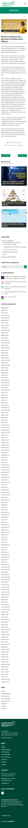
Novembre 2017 (5, 450)
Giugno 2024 (4, 333)
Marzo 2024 (4, 338)
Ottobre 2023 (4, 345)
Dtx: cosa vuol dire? (10, 297)
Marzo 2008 (4, 582)
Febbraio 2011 (5, 552)
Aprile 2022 (4, 375)
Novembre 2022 (5, 360)
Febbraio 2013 (5, 525)
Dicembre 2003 (5, 634)
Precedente (6, 155)
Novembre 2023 (5, 343)
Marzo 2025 (4, 323)
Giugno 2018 (4, 442)
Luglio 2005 (4, 624)
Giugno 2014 (4, 502)
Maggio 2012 (4, 535)
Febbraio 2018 (5, 445)
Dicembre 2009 (5, 567)
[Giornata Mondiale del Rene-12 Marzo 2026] (2, 292)
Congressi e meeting (10, 244)
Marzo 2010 (4, 562)
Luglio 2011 (4, 547)
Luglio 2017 (4, 457)
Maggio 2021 (4, 397)
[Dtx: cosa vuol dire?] (2, 297)
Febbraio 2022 (5, 380)
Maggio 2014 (4, 505)
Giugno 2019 (4, 435)
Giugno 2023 (4, 350)
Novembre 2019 (5, 430)
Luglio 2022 (4, 368)
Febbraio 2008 (5, 584)
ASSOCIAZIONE (6, 694)
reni (17, 145)
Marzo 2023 (4, 355)
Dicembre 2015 (5, 477)
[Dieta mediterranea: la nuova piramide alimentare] (2, 282)
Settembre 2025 (5, 318)
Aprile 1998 (4, 669)
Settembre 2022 (5, 365)
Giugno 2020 (4, 415)
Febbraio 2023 (5, 358)
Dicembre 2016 (5, 467)
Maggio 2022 (4, 373)
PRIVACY (4, 706)
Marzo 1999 (4, 659)
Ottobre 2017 (4, 452)
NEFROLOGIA (5, 696)
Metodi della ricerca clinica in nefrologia (15, 247)
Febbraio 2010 (5, 565)
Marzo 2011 (4, 550)
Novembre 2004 (5, 629)
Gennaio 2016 (5, 475)
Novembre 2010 (5, 557)
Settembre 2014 (5, 500)
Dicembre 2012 (5, 527)
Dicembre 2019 (5, 427)
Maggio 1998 (4, 667)
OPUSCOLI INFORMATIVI (8, 257)
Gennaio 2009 (5, 574)
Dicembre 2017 (5, 447)
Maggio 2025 (4, 320)
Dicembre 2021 (5, 385)
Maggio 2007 (4, 599)
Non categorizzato (16, 142)
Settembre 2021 (5, 390)
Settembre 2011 (5, 545)
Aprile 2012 (4, 537)
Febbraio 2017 (5, 465)
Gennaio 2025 (5, 325)
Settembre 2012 (5, 532)
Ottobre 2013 (4, 517)
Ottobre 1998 (4, 662)
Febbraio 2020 (5, 425)
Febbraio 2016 (5, 472)
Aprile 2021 (4, 400)
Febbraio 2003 (5, 639)
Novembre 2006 (5, 609)
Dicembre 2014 (5, 492)
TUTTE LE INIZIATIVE (7, 241)
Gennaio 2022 (5, 382)
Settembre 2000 (5, 649)
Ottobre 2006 (4, 612)
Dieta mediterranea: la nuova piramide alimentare (13, 204)
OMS (3, 118)
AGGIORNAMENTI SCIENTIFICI (12, 242)
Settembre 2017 (5, 455)
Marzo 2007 (4, 602)
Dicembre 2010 (5, 555)
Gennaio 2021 (5, 405)
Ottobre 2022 (4, 363)
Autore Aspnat (6, 43)
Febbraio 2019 (5, 440)
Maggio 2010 (4, 560)
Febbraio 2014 (5, 512)
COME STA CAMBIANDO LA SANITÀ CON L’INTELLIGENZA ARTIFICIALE (13, 183)
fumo (7, 145)
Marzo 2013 (4, 522)
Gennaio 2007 (5, 604)
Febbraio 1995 (5, 679)
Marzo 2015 (4, 487)
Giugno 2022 (4, 370)
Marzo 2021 (4, 402)
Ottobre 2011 (4, 542)
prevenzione (12, 145)
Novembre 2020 (5, 410)
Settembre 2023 (5, 348)
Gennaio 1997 (5, 672)
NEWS (9, 142)
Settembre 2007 (5, 594)
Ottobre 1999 (4, 652)
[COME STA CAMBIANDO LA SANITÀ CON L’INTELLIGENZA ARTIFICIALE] (2, 277)
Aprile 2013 (4, 520)
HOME (3, 691)
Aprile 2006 (4, 617)
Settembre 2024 (5, 330)
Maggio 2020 (4, 417)
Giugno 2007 (4, 597)
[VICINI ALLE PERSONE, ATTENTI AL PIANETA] (2, 287)
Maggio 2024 (4, 335)
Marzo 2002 (4, 642)
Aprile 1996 (4, 677)
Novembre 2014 (5, 495)
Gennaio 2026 (5, 315)
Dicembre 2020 (5, 407)
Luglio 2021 (4, 392)
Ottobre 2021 (4, 387)
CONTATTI (4, 704)
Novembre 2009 (5, 569)
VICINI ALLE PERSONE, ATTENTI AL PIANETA (13, 225)
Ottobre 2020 (4, 412)
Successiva (22, 155)
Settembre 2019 (5, 432)
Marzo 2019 (4, 437)
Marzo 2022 (4, 378)
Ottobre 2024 (4, 328)
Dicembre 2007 (5, 589)
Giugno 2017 (4, 460)
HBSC (20, 86)
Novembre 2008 (5, 579)
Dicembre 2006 (5, 607)
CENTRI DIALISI (5, 701)
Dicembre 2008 (5, 577)
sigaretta (21, 145)
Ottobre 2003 (4, 637)
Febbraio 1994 (5, 682)
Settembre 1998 (5, 664)
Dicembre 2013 (5, 515)
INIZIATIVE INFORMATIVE (10, 252)
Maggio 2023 (4, 353)
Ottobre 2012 (4, 530)
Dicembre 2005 (5, 619)
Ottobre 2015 (4, 480)
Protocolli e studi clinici (10, 249)
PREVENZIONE (5, 699)
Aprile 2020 (4, 420)
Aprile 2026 (4, 310)
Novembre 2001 (5, 644)
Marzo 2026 (4, 313)
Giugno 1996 (4, 674)
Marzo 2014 (4, 510)
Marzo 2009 (4, 572)
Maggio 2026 (4, 308)
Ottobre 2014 (4, 497)
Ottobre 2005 (4, 622)
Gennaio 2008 (5, 587)
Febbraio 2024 (5, 340)
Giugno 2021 (4, 395)
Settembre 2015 (5, 482)
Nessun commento (21, 43)
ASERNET (11, 821)
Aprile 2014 (4, 507)
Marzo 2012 (4, 540)
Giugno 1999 (4, 654)
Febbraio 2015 (5, 490)
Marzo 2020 (4, 422)
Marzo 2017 (4, 462)
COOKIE (3, 708)
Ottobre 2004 (4, 632)
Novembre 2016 (5, 470)
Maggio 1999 (4, 657)
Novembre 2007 (5, 592)
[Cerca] (25, 266)
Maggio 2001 (4, 647)
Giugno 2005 (4, 627)
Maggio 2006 (4, 614)
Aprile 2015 (4, 485)
